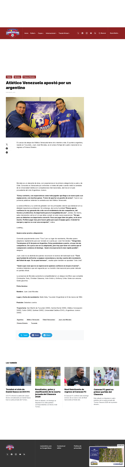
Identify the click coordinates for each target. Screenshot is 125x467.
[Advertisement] (62, 13)
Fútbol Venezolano (49, 320)
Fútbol (9, 77)
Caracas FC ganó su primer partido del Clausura (103, 392)
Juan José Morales (65, 320)
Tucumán (34, 323)
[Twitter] (78, 33)
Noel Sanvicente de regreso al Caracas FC (75, 390)
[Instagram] (86, 33)
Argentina (20, 320)
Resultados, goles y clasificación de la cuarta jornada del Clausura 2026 (47, 393)
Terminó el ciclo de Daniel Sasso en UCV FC (18, 390)
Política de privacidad (77, 447)
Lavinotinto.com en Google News (45, 447)
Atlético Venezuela (33, 320)
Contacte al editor (61, 447)
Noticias (17, 77)
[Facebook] (82, 33)
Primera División (29, 77)
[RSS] (95, 33)
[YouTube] (90, 33)
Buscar (103, 33)
